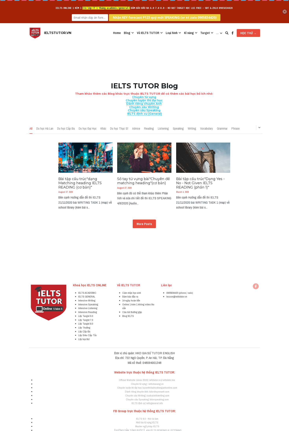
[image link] (35, 32)
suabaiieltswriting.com (157, 395)
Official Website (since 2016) (133, 380)
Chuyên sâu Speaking (137, 399)
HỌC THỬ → (248, 33)
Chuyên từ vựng (139, 384)
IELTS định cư (138, 403)
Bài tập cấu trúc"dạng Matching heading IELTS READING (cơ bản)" (80, 183)
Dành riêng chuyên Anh (136, 391)
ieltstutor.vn (155, 380)
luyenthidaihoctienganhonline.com (160, 387)
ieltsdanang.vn (156, 384)
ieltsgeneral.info (154, 403)
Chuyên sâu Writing (135, 395)
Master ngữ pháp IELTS (147, 426)
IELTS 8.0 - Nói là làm (147, 418)
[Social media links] (233, 33)
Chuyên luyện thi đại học (129, 387)
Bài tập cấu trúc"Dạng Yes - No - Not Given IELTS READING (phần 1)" (200, 183)
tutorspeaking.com (159, 399)
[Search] (226, 33)
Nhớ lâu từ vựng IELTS (147, 422)
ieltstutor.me (169, 380)
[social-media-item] (256, 286)
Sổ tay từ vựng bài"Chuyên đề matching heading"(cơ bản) (143, 181)
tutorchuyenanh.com (159, 391)
